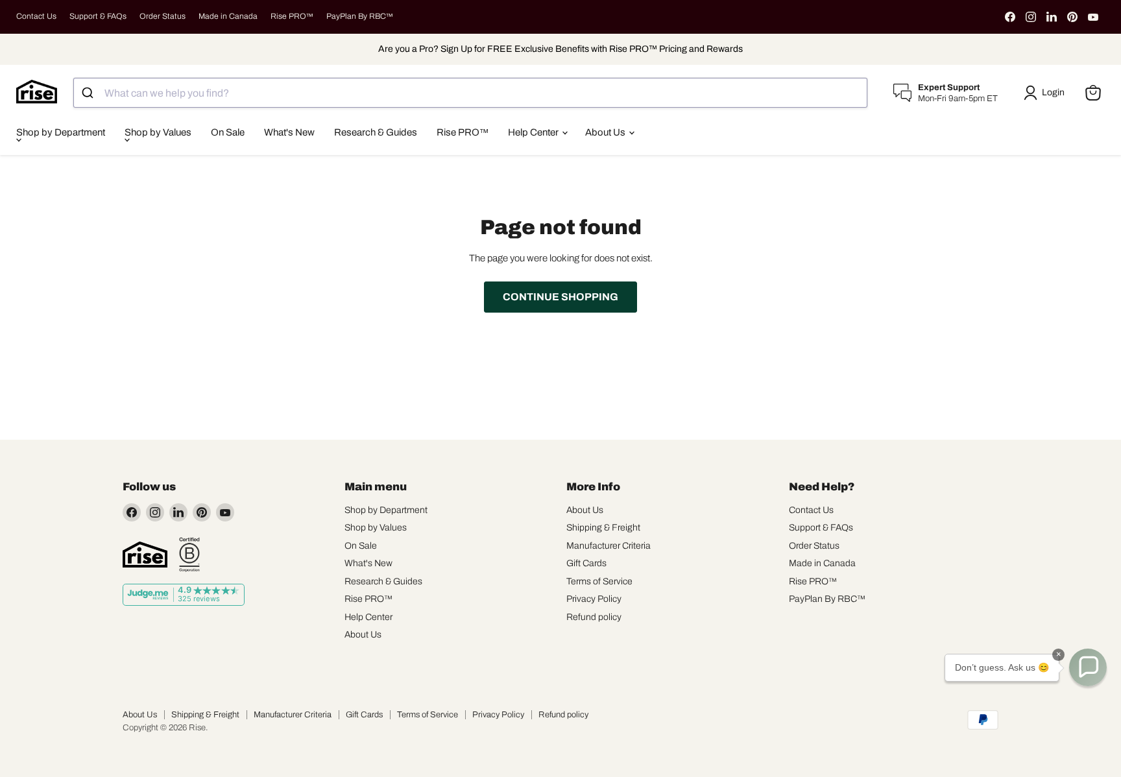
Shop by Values (158, 132)
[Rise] (145, 555)
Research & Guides (375, 132)
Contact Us (36, 16)
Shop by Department (60, 132)
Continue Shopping (560, 296)
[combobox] (470, 93)
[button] (1046, 93)
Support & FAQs (98, 16)
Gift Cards (586, 563)
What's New (289, 132)
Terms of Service (599, 581)
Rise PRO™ (292, 16)
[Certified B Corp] (189, 554)
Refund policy (593, 617)
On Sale (228, 132)
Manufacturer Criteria (608, 546)
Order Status (162, 16)
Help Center (534, 132)
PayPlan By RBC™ (359, 16)
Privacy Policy (593, 599)
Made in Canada (228, 16)
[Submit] (89, 92)
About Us (606, 132)
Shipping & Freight (603, 527)
